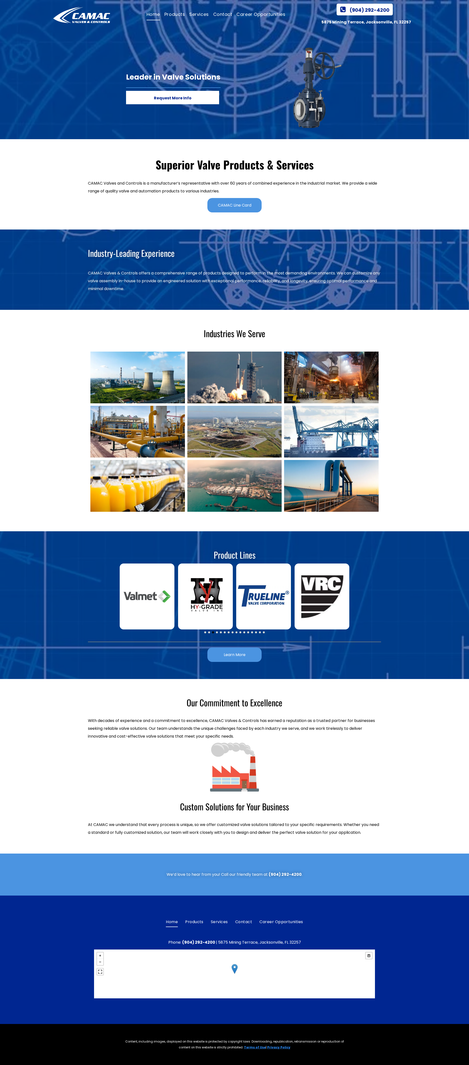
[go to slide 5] (221, 632)
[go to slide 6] (225, 632)
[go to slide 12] (248, 632)
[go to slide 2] (209, 632)
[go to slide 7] (229, 632)
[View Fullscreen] (100, 972)
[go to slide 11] (244, 632)
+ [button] (100, 955)
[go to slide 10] (240, 632)
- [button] (100, 962)
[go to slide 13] (252, 632)
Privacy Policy (278, 1047)
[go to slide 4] (217, 632)
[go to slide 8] (233, 632)
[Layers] (369, 955)
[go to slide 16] (264, 632)
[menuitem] (152, 14)
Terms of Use (255, 1047)
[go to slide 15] (260, 632)
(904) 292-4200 (285, 874)
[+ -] (234, 974)
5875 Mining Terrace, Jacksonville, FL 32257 (366, 22)
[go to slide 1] (205, 632)
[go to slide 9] (236, 632)
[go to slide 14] (256, 632)
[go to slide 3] (213, 632)
